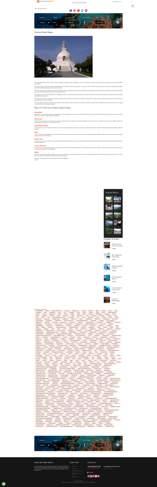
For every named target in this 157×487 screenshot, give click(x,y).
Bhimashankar (52, 313)
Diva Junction (113, 360)
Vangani (113, 358)
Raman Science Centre (53, 375)
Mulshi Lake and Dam (50, 350)
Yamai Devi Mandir (112, 418)
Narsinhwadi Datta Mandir (96, 408)
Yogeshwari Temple (86, 413)
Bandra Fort (55, 365)
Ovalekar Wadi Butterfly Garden (42, 378)
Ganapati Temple (91, 418)
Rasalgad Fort (91, 327)
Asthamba (87, 423)
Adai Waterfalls (81, 411)
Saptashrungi (93, 342)
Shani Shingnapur (39, 320)
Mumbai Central (58, 357)
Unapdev (94, 423)
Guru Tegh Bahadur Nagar (41, 357)
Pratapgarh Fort (93, 328)
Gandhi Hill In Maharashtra (51, 426)
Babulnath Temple (107, 365)
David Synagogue (61, 350)
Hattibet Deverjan (113, 401)
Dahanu (110, 317)
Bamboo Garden (51, 395)
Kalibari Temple (90, 378)
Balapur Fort (69, 401)
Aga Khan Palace (92, 345)
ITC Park (91, 386)
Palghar (116, 317)
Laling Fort (78, 403)
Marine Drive (102, 350)
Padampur (67, 414)
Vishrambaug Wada (68, 348)
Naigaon (79, 358)
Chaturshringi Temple (52, 370)
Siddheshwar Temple (49, 403)
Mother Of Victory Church (115, 380)
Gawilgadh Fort (80, 395)
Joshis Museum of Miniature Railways (67, 368)
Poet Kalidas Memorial (40, 375)
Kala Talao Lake (115, 381)
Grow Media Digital (91, 482)
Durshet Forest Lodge (68, 320)
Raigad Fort (101, 328)
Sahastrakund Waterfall (76, 421)
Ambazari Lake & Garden (80, 333)
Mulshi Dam (94, 337)
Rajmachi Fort (83, 328)
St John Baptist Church (40, 380)
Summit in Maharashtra (83, 357)
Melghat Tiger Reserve (40, 395)
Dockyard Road (97, 355)
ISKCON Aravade (60, 400)
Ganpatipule (71, 312)
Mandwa (105, 327)
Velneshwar (47, 322)
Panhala (37, 337)
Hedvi (115, 315)
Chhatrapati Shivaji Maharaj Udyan (67, 383)
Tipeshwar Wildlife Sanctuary (90, 421)
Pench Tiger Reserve (100, 333)
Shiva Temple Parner (50, 404)
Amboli (103, 312)
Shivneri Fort (38, 338)
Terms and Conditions (78, 481)
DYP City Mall (54, 398)
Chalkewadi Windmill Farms (106, 419)
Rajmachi (90, 310)
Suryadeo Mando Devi (95, 414)
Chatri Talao (77, 391)
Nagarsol (106, 357)
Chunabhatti (55, 361)
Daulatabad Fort (39, 330)
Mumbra (54, 355)
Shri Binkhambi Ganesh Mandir (58, 396)
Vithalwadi (68, 363)
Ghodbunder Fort (80, 378)
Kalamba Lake (72, 398)
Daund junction (103, 352)
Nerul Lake (47, 388)
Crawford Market (39, 365)
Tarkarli (84, 312)
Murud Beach (45, 337)
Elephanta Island (97, 365)
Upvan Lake (73, 376)
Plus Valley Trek (48, 323)
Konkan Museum (83, 332)
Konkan (70, 328)
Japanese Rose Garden (41, 373)
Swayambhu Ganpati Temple (52, 332)
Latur (78, 317)
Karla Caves (114, 318)
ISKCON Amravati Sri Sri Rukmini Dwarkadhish (45, 393)
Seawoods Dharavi (103, 360)
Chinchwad (63, 353)
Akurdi (50, 353)
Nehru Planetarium (63, 366)
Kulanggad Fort (109, 322)
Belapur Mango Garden (97, 385)
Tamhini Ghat (38, 318)
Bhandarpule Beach (50, 333)
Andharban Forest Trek (86, 350)
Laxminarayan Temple (76, 424)
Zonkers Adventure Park (41, 345)
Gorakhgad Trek (79, 323)
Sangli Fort (104, 400)
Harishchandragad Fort (74, 340)
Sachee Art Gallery (64, 375)
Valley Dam (38, 342)
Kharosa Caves (39, 403)
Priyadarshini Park (76, 365)
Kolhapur (72, 313)
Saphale (37, 360)
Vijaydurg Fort (71, 330)
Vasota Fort (64, 340)
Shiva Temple (83, 386)
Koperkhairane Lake (80, 388)
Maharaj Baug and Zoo (88, 373)
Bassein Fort (65, 380)
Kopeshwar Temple (71, 396)
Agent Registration (77, 470)
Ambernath (91, 361)
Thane (97, 317)
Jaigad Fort (63, 332)
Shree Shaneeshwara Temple (67, 388)
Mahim (51, 358)
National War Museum (40, 348)
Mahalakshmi (58, 358)
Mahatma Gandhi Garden (64, 390)
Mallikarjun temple (79, 404)
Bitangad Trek (100, 322)
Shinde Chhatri (101, 347)
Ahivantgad (69, 325)
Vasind (116, 325)
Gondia (64, 328)
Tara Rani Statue (98, 398)
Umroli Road (38, 363)
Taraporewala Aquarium (84, 366)
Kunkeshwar (46, 318)
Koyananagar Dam (82, 416)
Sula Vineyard (74, 342)
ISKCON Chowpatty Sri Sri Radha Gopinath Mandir (46, 366)
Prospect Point (59, 391)
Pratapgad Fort (94, 419)
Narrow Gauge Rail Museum (109, 373)
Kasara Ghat (112, 337)
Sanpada (51, 360)
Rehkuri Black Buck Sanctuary (42, 406)
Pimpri (96, 352)
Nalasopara (99, 358)
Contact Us (74, 468)
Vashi (51, 357)
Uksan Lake (113, 330)
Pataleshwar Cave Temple (73, 350)
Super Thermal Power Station (92, 406)
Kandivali (76, 353)
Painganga (61, 423)
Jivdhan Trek (102, 323)
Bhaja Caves (97, 318)
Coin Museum (88, 343)
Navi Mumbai (90, 317)
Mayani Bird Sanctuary (67, 418)
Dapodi (69, 353)
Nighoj (37, 327)
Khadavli (73, 355)
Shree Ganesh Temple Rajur (66, 409)
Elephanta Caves (56, 318)
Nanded (43, 317)
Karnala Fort (46, 411)
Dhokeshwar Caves (90, 404)
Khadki (44, 353)
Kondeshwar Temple (113, 340)
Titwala (119, 358)
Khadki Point (108, 423)
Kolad (59, 312)
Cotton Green (47, 361)
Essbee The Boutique (40, 391)
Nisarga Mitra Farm (109, 411)
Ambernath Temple (49, 400)
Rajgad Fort (50, 327)
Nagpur (59, 313)
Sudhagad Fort (46, 381)
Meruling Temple (48, 419)
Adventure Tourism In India (77, 474)
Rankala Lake (96, 396)
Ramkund (66, 342)
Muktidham (96, 343)
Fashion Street (105, 366)
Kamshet (38, 313)
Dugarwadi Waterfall (49, 343)
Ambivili (84, 361)
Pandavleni (101, 342)
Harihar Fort (79, 343)
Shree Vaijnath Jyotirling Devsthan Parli (55, 413)
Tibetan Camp (106, 414)
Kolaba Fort (118, 328)
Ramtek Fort (70, 335)
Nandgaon (99, 357)
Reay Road (58, 360)
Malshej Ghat (79, 315)
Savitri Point (91, 416)
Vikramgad (94, 315)
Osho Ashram (116, 345)
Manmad (113, 357)
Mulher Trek (54, 322)
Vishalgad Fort (89, 398)
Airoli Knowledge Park (109, 385)
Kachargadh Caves (51, 414)
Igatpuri (84, 313)
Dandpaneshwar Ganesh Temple (62, 424)
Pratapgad (101, 320)
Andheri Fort (97, 330)
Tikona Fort (79, 338)
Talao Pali (107, 376)
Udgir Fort (98, 401)
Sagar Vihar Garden (40, 386)
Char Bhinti (58, 418)
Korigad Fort (62, 338)
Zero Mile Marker (64, 376)
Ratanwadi (107, 313)
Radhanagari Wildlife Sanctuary (42, 396)
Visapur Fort (73, 318)
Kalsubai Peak (106, 318)
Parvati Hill (67, 347)
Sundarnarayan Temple (62, 345)
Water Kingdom (70, 352)
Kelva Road (54, 363)
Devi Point (89, 395)
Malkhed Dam (97, 395)
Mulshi (99, 327)
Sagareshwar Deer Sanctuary (84, 396)
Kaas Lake (66, 421)
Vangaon (107, 358)
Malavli (84, 352)
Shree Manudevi (111, 390)
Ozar (49, 317)
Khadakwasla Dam (100, 348)
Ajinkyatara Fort (58, 421)
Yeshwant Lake (50, 424)
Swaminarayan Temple (40, 376)
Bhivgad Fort (117, 322)
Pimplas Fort (99, 388)
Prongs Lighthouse (87, 365)
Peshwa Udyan (90, 370)
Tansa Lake (99, 376)
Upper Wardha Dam (62, 395)
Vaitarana (119, 361)
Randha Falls (86, 337)
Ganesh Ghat (80, 383)
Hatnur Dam (53, 390)
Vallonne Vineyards (70, 343)
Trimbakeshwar (89, 318)
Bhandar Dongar (93, 332)
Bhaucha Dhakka (95, 366)
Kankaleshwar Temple (107, 413)
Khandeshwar (81, 355)
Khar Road (83, 353)
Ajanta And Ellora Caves (57, 310)
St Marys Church (97, 368)
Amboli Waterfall (39, 310)
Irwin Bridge (84, 400)
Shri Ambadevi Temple (108, 393)
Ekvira (90, 335)
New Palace (96, 335)
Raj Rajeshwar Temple (79, 401)
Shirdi (116, 310)
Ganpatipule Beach (40, 332)
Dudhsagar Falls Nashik (66, 381)
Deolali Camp (51, 345)
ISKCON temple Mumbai (73, 386)
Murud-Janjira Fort (61, 330)
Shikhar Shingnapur (101, 418)
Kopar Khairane (39, 355)
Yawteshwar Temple (101, 416)
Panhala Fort (46, 340)
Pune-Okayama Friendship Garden (88, 347)
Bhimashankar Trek (59, 325)
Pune (65, 312)
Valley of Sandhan (108, 404)
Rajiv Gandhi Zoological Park (113, 347)
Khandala (104, 310)
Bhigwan (43, 327)
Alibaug (97, 310)
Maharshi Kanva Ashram (89, 390)
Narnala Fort (47, 401)
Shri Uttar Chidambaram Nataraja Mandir (44, 418)
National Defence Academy (41, 368)
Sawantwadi (101, 315)
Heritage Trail (100, 426)
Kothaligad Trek (39, 323)
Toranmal (109, 315)
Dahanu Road (38, 361)
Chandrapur (46, 328)
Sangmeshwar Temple (94, 400)
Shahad (89, 360)
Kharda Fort (99, 404)
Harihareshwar (99, 313)
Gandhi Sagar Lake (68, 371)
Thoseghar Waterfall (55, 416)
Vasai (117, 327)
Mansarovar (99, 353)
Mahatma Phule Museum (80, 348)
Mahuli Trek (110, 323)
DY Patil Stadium (86, 385)
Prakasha (101, 423)
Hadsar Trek (92, 325)
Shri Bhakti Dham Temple (96, 393)
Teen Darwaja (63, 398)
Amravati (104, 317)
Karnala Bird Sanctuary (66, 385)
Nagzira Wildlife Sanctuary (59, 335)
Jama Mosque (109, 371)
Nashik (45, 312)
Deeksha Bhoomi (39, 333)
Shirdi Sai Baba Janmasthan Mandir (43, 408)
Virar (74, 363)
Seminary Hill (74, 375)
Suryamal (91, 313)
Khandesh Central (101, 390)
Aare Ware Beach (102, 332)
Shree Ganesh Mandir (91, 375)
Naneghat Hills (56, 381)
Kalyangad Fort (72, 416)
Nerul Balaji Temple (51, 386)
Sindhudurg (38, 328)
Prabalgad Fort (58, 320)
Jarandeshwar (76, 419)
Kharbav (89, 355)
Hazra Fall (60, 414)
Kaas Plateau (93, 320)
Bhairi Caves (105, 330)
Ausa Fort (105, 401)
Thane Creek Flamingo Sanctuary (58, 378)
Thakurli (83, 360)
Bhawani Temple (61, 386)
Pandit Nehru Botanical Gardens (110, 391)
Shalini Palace (80, 398)
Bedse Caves (102, 340)
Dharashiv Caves (77, 423)
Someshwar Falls (83, 342)
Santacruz (44, 360)
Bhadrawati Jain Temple (66, 406)
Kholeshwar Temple (40, 414)
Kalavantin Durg (90, 411)
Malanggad (106, 381)
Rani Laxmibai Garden (90, 383)
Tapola (79, 337)
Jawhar (87, 315)
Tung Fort (46, 338)
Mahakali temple (54, 406)
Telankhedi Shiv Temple (53, 376)
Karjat (78, 313)
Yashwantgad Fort (99, 338)
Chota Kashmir (73, 366)
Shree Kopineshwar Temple (53, 380)
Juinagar (61, 355)
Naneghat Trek (49, 325)
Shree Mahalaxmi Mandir (108, 395)
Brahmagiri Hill (73, 345)
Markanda (99, 373)
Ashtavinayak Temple (61, 403)
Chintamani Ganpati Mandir (104, 421)
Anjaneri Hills (117, 342)
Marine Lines (91, 353)
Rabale (65, 360)
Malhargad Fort (54, 338)
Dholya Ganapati (39, 421)
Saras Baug (90, 348)
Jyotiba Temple (105, 396)
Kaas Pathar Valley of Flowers (42, 416)
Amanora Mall (68, 370)
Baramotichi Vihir (67, 419)
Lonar (37, 317)
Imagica (80, 318)
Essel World (46, 352)
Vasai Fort (48, 365)
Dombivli (105, 355)
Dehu (61, 370)
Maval (53, 328)
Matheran (91, 312)
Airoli (98, 361)
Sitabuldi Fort (102, 375)
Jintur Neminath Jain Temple (70, 408)
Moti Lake (106, 408)
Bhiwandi (105, 378)
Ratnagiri (52, 315)
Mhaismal (38, 385)
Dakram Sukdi (85, 414)
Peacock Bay (58, 348)
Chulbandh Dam (76, 414)
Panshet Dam (107, 368)
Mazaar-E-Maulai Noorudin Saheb (111, 409)
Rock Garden (76, 385)
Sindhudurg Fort (117, 338)
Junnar (58, 328)
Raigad (97, 312)
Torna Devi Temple (39, 424)
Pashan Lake (75, 347)
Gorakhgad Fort (74, 380)
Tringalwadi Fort (115, 343)
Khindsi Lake (61, 373)
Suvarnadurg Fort (88, 330)
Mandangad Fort (56, 340)
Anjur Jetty (107, 388)
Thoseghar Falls (103, 337)
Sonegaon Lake (111, 375)
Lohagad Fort (65, 318)
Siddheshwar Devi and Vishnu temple (65, 404)
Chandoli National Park (73, 327)
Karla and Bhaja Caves (55, 337)
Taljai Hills (50, 348)
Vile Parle (104, 361)
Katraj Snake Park (110, 348)
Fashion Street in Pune (40, 370)
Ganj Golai (71, 403)
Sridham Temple (69, 391)
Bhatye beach (38, 322)
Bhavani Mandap (39, 400)
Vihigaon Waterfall (105, 343)
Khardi (112, 353)
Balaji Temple (106, 370)
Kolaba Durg (79, 330)
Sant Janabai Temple (83, 408)
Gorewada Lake (111, 333)
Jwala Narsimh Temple (114, 400)
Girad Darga (98, 424)
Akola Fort (85, 340)
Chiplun (37, 315)
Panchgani (67, 310)
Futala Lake (90, 333)
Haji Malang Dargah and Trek (91, 323)
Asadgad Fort (89, 401)
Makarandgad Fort (39, 325)
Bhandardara (52, 312)
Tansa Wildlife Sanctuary (102, 380)
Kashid (78, 312)
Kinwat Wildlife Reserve (40, 423)
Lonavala (83, 310)
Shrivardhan (72, 337)
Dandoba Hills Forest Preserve (73, 400)
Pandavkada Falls (54, 385)
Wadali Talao (71, 395)
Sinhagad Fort (109, 328)
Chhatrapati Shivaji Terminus (57, 352)
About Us (74, 466)
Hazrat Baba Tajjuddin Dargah (97, 371)
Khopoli (111, 327)
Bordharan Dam (91, 426)
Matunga (45, 358)
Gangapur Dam (39, 343)
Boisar (85, 363)
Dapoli (72, 315)
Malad (106, 353)
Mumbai (47, 310)
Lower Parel (66, 358)
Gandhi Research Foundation (42, 390)
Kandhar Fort (38, 340)
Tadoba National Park (112, 312)
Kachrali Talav (83, 380)
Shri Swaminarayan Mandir (95, 363)
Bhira (76, 328)
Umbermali (46, 363)
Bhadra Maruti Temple (102, 383)
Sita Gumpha (109, 342)
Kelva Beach (71, 378)
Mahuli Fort (38, 381)
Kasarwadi (38, 353)
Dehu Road (112, 352)
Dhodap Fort (76, 325)
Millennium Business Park (101, 386)
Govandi (118, 355)
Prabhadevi (86, 358)
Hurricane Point (74, 393)
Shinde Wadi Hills (93, 340)
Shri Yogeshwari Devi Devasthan (72, 413)
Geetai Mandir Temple (80, 426)
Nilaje (71, 360)
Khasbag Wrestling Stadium (110, 398)
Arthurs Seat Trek (58, 323)
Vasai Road (111, 361)
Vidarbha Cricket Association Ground (43, 335)
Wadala (61, 363)
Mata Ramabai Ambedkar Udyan (42, 383)
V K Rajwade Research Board (105, 403)
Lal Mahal (45, 347)
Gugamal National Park (63, 393)
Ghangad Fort (71, 338)
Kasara (67, 355)
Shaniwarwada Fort (89, 338)
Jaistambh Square (83, 393)
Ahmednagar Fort (39, 404)
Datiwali (79, 363)
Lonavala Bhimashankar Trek (82, 320)
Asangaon (78, 361)
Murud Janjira (65, 315)
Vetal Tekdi (38, 347)
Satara (83, 317)
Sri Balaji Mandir (53, 368)
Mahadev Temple (52, 423)
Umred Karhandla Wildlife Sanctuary (64, 333)
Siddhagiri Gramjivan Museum (42, 398)
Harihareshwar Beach (50, 330)
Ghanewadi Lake (54, 409)
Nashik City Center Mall (89, 381)
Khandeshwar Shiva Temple (69, 411)
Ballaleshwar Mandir (56, 411)
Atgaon (71, 361)
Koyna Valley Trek (68, 323)
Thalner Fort (116, 403)
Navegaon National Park (61, 327)
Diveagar (65, 337)
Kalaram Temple (59, 343)
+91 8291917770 (93, 467)
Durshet (44, 313)
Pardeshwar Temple (57, 408)
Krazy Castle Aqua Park (80, 335)
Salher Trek (84, 325)
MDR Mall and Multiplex (78, 406)
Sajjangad (64, 416)
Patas (90, 352)
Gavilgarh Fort (50, 391)
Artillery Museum (78, 381)
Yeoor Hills (98, 378)
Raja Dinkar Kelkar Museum (56, 347)
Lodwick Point (48, 421)
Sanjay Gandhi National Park (110, 363)
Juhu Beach (38, 352)
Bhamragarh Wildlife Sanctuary (59, 317)
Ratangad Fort (49, 320)
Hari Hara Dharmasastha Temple (81, 371)
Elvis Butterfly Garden (116, 335)
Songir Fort (85, 403)
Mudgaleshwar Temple (115, 406)
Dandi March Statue (110, 426)
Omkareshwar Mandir (76, 390)
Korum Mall (91, 380)
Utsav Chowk (55, 388)
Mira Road (78, 352)
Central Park (45, 385)
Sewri (95, 360)
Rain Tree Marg (39, 388)
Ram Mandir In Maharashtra (70, 357)
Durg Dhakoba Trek (90, 322)
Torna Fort (108, 338)
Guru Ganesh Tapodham (80, 409)
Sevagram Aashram (108, 424)
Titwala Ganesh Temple (115, 378)
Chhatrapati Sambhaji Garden (42, 409)
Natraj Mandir (58, 419)
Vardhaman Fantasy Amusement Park (86, 376)
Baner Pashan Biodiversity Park (84, 368)
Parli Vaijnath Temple (40, 413)
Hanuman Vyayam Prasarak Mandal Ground (92, 391)
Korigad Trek (100, 325)
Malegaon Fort (39, 401)
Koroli (95, 350)
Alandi (56, 353)
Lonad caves (54, 383)
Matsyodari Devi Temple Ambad (94, 409)
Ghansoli (111, 355)
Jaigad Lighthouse (72, 332)
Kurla (73, 358)
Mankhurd (47, 355)
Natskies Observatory (113, 416)
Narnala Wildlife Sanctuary (58, 401)
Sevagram (82, 375)
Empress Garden (39, 350)
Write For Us (75, 476)
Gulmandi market (113, 383)
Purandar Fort (109, 325)
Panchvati (99, 381)
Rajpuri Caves (85, 419)
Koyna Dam (117, 419)
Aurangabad (38, 312)
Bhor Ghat (83, 327)
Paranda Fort (68, 423)
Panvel (58, 315)
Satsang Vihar (99, 411)
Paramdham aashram (88, 424)
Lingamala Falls (39, 419)
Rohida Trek (80, 322)
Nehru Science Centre (65, 365)
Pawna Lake (98, 370)
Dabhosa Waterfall (82, 345)
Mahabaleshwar (75, 310)
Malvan (65, 313)
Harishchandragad (110, 320)
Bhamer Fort (93, 403)
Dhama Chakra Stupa (40, 371)
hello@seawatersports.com (112, 466)
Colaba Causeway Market (113, 350)
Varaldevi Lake (91, 388)
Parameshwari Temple (48, 342)
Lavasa (110, 310)
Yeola (93, 357)
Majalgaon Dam (97, 413)
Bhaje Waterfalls (113, 332)
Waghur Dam (38, 411)
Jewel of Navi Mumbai (114, 386)
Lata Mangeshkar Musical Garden (74, 373)
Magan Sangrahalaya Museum (66, 426)
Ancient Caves (105, 406)
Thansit (77, 360)
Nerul (93, 358)
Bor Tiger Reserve (39, 426)
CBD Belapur (63, 361)
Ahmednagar (71, 317)
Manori (113, 313)
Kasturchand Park (52, 373)
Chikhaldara (44, 315)
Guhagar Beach (105, 335)
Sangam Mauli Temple (79, 418)
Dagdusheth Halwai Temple (105, 345)
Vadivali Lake (58, 342)
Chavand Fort (72, 322)
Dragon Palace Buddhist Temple (54, 371)
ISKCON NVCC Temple (79, 370)
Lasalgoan (38, 358)
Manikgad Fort (63, 322)
